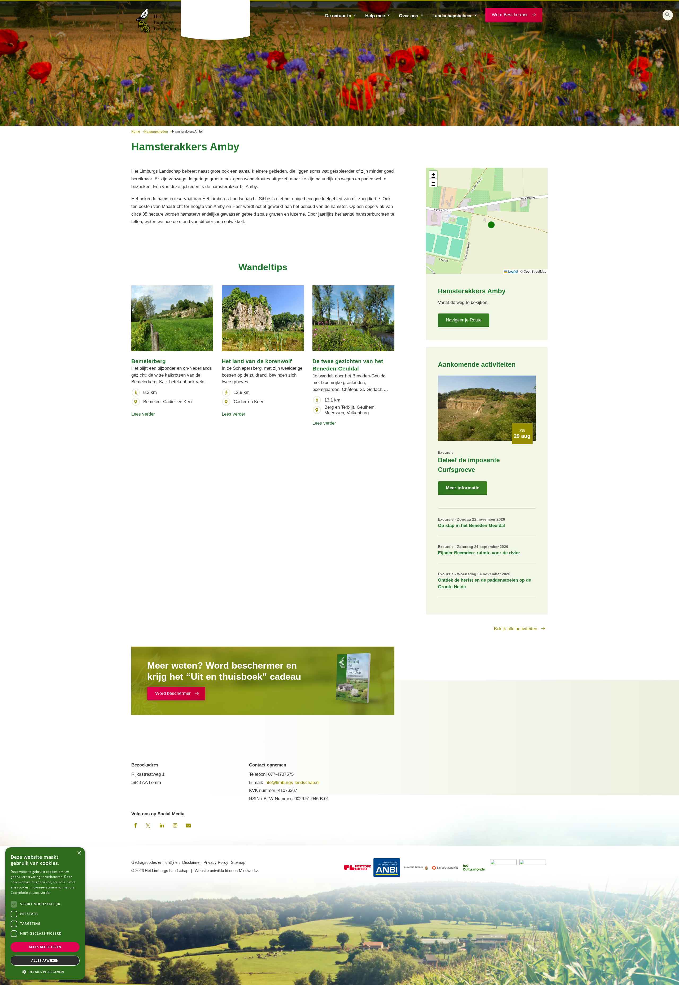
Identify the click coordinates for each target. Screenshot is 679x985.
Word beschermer (173, 693)
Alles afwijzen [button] (45, 960)
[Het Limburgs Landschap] (216, 20)
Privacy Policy (215, 862)
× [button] (79, 853)
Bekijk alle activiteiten (515, 628)
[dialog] (45, 913)
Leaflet (512, 271)
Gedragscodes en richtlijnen (155, 862)
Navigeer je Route (463, 319)
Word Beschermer (510, 14)
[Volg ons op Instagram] (175, 826)
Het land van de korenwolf (257, 361)
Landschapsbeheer (452, 15)
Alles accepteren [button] (45, 947)
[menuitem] (340, 15)
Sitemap (238, 862)
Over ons (408, 15)
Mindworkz (248, 870)
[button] (668, 15)
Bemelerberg (148, 361)
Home (135, 131)
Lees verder (143, 414)
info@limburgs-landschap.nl (292, 782)
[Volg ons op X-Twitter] (149, 826)
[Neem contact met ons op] (188, 826)
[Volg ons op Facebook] (135, 826)
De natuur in (338, 15)
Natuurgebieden (156, 131)
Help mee (375, 15)
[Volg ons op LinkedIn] (162, 826)
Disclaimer (191, 862)
